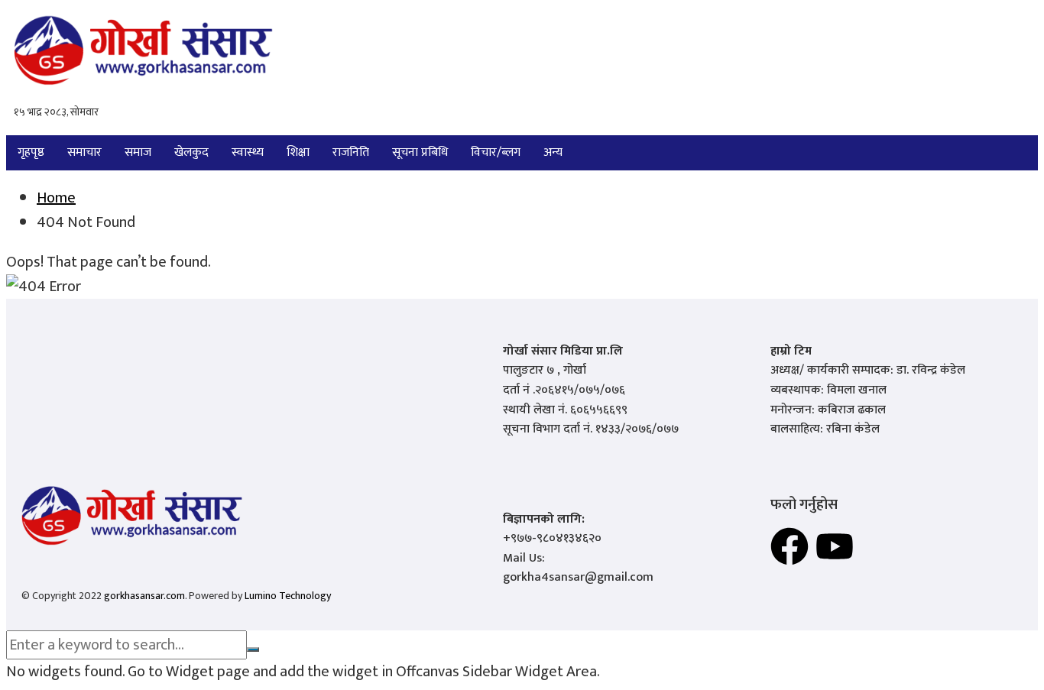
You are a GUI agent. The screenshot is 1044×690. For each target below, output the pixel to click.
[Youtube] (834, 546)
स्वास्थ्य (248, 152)
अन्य (553, 152)
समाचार (84, 152)
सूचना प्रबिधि (420, 152)
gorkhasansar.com (144, 595)
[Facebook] (789, 546)
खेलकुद (191, 152)
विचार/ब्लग (495, 152)
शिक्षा (298, 152)
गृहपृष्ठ (31, 152)
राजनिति (350, 152)
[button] (557, 152)
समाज (138, 152)
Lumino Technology (288, 595)
